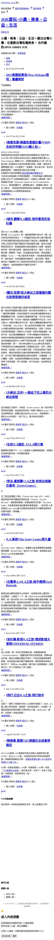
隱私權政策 (45, 904)
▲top (3, 132)
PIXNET (12, 904)
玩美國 (20, 128)
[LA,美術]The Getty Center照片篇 (28, 539)
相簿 (8, 58)
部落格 (9, 61)
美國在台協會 (10, 770)
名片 (8, 64)
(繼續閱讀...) (6, 118)
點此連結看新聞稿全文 (32, 173)
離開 (14, 936)
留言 (24, 123)
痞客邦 (19, 123)
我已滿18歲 (6, 936)
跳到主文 (5, 32)
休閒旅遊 (22, 53)
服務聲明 (27, 906)
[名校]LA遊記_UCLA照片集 (24, 444)
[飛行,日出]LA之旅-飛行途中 (25, 695)
